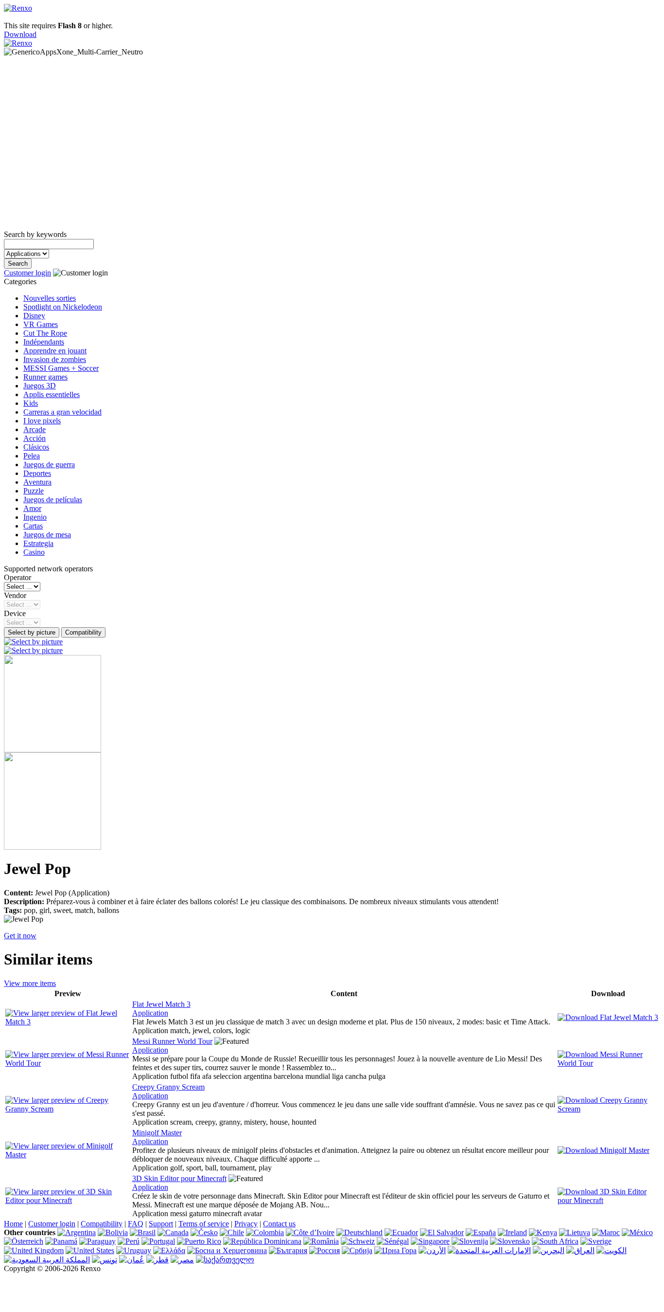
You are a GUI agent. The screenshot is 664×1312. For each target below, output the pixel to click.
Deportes (37, 473)
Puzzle (33, 491)
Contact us (279, 1224)
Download (20, 34)
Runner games (45, 377)
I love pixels (42, 421)
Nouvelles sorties (49, 298)
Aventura (37, 482)
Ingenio (35, 517)
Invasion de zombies (54, 359)
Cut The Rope (45, 333)
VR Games (40, 324)
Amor (32, 508)
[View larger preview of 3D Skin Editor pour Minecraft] (67, 1200)
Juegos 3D (39, 386)
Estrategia (38, 543)
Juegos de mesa (47, 534)
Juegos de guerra (49, 464)
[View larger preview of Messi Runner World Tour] (67, 1063)
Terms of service (203, 1224)
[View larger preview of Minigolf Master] (67, 1154)
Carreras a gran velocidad (62, 412)
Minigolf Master (157, 1133)
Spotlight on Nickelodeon (62, 307)
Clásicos (36, 447)
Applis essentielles (51, 394)
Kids (30, 403)
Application (150, 1013)
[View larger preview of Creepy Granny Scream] (67, 1109)
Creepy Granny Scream (168, 1087)
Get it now (20, 935)
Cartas (33, 526)
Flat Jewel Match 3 (161, 1004)
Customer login (27, 273)
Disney (34, 315)
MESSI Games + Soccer (61, 368)
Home (13, 1224)
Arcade (34, 429)
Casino (34, 552)
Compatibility (101, 1224)
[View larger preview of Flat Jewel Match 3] (67, 1022)
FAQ (135, 1224)
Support (161, 1224)
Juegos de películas (52, 499)
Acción (34, 438)
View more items (30, 983)
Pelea (31, 456)
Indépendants (43, 342)
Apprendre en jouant (55, 350)
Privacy (246, 1224)
